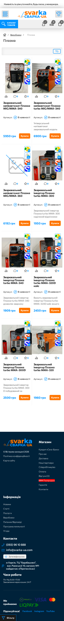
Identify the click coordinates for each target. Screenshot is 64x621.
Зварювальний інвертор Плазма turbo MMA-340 (13, 280)
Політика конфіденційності (16, 456)
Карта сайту (9, 460)
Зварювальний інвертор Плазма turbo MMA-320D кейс (45, 281)
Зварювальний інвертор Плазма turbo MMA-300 (44, 193)
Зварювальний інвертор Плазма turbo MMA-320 (44, 367)
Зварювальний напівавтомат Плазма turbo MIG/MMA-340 (47, 105)
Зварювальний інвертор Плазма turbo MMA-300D (14, 367)
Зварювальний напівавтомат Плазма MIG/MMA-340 (16, 105)
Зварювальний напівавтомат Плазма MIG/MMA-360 (16, 193)
